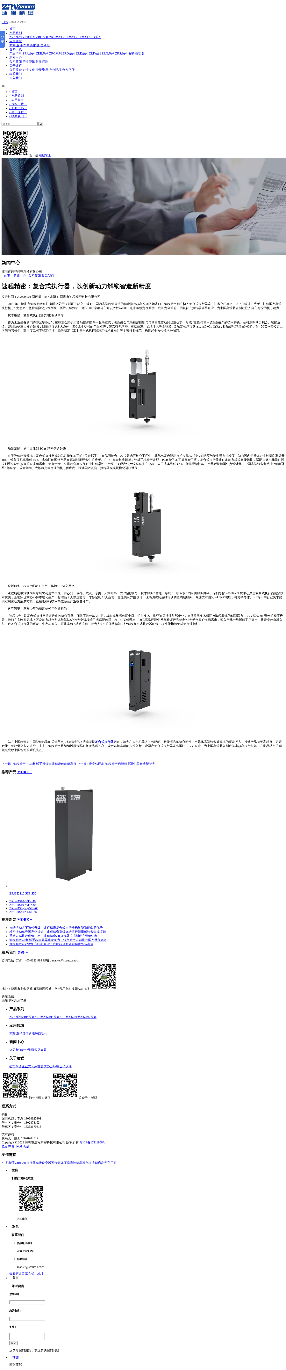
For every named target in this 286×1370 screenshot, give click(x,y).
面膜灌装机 (71, 1162)
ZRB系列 (29, 37)
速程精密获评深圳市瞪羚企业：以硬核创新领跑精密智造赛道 (51, 944)
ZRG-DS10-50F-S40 (22, 901)
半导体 (24, 45)
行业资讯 (29, 61)
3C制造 (14, 45)
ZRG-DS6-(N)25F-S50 (23, 911)
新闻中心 (15, 57)
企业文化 (29, 69)
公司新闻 (15, 61)
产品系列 (15, 33)
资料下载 (15, 49)
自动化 (45, 45)
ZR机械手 (8, 1162)
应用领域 (15, 41)
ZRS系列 (121, 53)
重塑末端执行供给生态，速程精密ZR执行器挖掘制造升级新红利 (53, 936)
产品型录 (15, 53)
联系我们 (15, 74)
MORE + (24, 772)
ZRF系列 (82, 37)
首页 (12, 29)
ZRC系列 (42, 37)
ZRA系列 (15, 37)
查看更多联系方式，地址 (26, 1273)
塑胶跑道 (85, 1162)
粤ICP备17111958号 (92, 1142)
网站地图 (22, 1146)
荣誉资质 (42, 69)
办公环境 (55, 69)
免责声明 (8, 1146)
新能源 (34, 45)
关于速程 (15, 65)
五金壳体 (57, 1162)
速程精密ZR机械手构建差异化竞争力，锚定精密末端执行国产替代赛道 (58, 940)
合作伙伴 (68, 69)
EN (5, 22)
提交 (13, 1342)
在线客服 (45, 155)
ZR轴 (18, 1162)
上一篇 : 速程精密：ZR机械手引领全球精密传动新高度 (39, 763)
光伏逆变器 (43, 1162)
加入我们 (15, 78)
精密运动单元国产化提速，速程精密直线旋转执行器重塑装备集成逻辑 (57, 931)
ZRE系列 (69, 37)
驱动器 (139, 53)
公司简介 (15, 69)
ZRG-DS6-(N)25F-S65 (23, 908)
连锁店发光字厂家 (104, 1162)
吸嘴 (131, 53)
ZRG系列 (95, 37)
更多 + (22, 952)
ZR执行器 (29, 1162)
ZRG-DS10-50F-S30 (22, 904)
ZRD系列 (55, 37)
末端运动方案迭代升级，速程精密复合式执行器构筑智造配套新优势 (56, 927)
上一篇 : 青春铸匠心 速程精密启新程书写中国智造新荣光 (116, 763)
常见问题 (42, 61)
